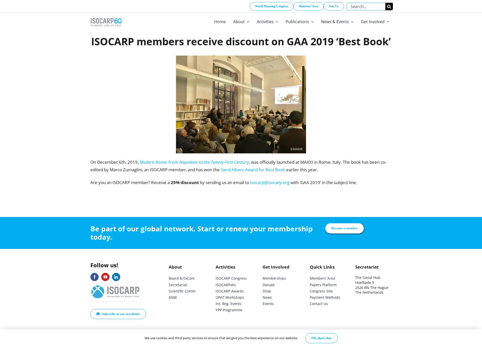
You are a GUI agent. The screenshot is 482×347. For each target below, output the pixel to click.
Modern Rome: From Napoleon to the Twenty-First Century (194, 162)
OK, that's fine (321, 338)
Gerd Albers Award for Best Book (253, 169)
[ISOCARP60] (106, 17)
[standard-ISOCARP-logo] (115, 285)
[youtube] (105, 277)
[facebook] (94, 277)
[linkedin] (116, 277)
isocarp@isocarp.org (269, 182)
